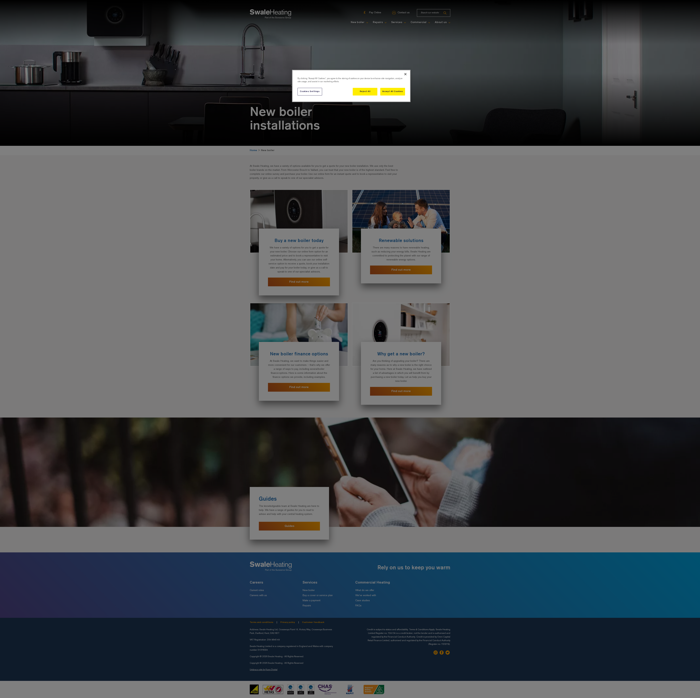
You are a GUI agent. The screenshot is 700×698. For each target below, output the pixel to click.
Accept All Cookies (392, 91)
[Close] (405, 74)
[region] (351, 86)
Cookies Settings (310, 91)
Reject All (365, 91)
